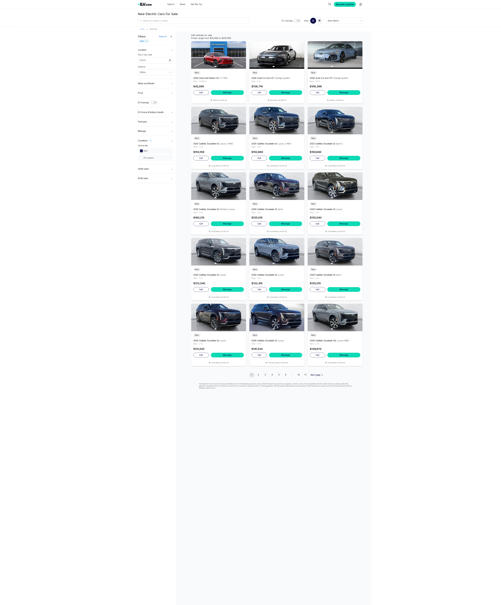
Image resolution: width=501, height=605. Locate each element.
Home (142, 29)
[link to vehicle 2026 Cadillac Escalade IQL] (335, 317)
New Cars (153, 29)
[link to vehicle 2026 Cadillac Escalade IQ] (218, 186)
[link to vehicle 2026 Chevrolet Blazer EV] (218, 55)
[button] (313, 21)
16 (298, 375)
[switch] (297, 20)
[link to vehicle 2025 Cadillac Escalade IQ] (218, 120)
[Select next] (242, 54)
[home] (145, 4)
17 (305, 375)
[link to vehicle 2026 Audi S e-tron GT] (276, 55)
